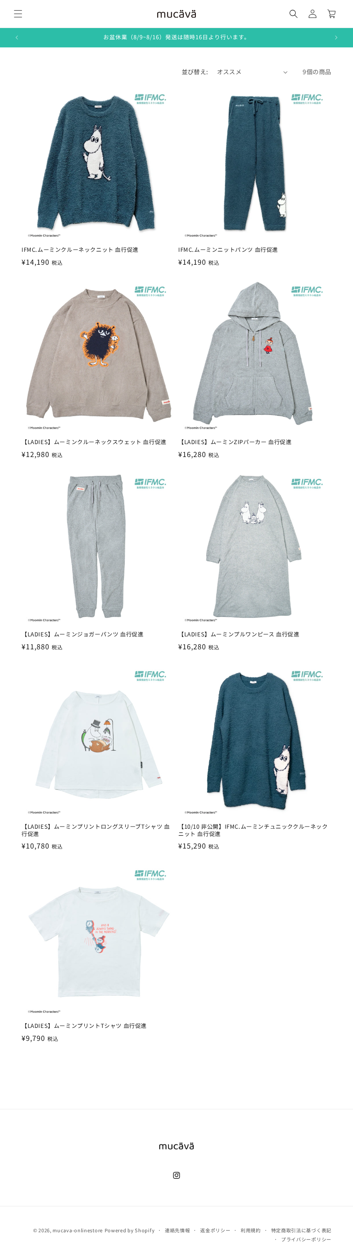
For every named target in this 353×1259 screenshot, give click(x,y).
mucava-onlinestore (78, 1230)
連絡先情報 (177, 1230)
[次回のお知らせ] (336, 37)
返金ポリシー (215, 1230)
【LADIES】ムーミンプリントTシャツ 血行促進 (84, 1026)
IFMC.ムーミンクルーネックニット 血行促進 (80, 250)
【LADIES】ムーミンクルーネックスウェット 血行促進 (94, 442)
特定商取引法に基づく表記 (301, 1230)
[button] (18, 13)
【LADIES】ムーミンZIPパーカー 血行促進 (234, 442)
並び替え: (195, 71)
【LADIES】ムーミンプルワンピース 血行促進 (238, 634)
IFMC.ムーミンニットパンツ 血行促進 (228, 250)
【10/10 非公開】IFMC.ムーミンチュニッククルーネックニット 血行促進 (253, 830)
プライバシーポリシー (306, 1239)
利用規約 (251, 1230)
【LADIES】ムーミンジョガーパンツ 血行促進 (82, 634)
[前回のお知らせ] (16, 37)
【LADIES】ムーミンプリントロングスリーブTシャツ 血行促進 (96, 830)
